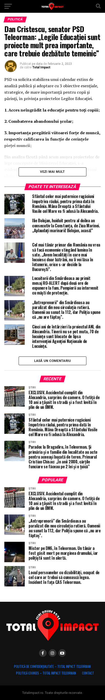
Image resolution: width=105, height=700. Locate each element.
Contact (88, 673)
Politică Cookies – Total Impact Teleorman (46, 673)
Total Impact (41, 67)
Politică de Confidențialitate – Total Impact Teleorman (52, 666)
